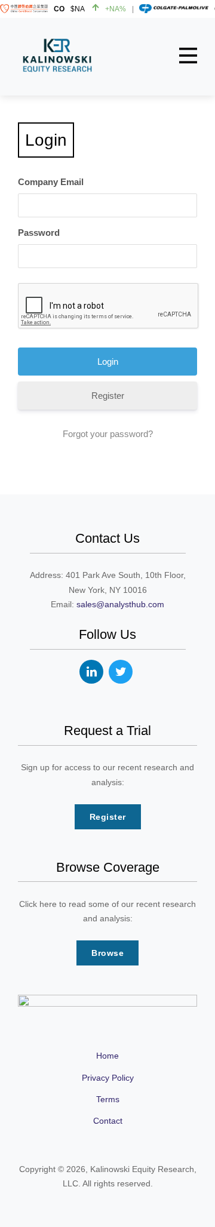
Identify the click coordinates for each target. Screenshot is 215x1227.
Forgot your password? (108, 434)
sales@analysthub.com (120, 604)
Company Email (51, 182)
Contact (107, 1120)
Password (39, 232)
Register (107, 395)
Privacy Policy (108, 1078)
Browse (107, 953)
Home (107, 1055)
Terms (107, 1099)
